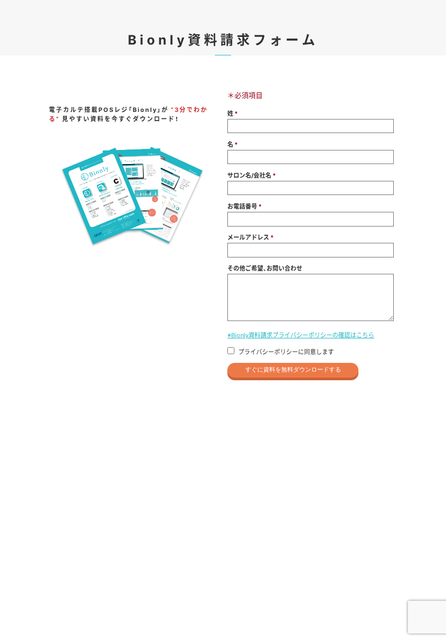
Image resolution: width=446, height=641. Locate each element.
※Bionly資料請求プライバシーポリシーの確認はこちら (300, 334)
